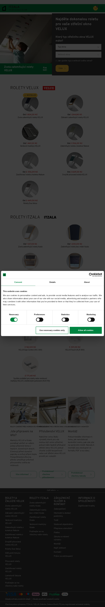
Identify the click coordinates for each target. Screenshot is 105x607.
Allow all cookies (85, 330)
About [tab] (87, 282)
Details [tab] (52, 282)
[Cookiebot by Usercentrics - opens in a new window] (91, 275)
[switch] (39, 320)
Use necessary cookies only (52, 330)
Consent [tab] (18, 282)
